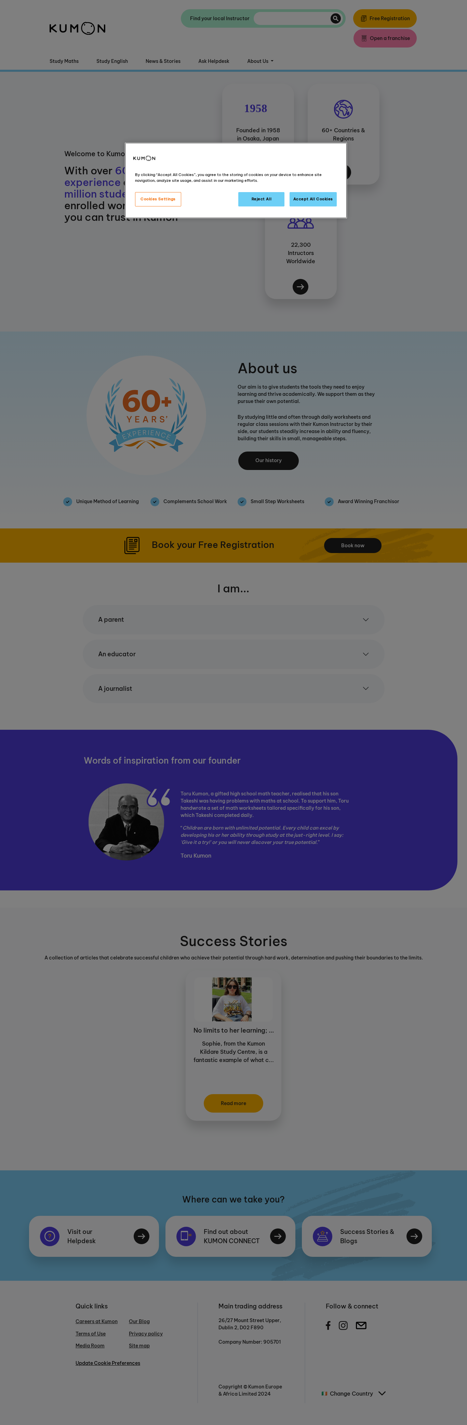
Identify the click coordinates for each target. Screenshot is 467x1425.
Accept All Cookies (313, 199)
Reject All (262, 199)
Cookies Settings (158, 199)
